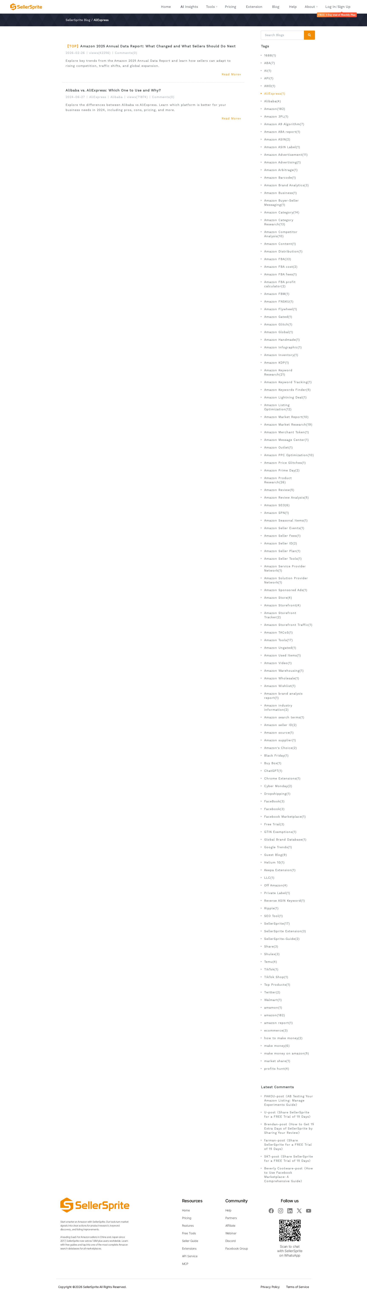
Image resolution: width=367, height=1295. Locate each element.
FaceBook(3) (274, 801)
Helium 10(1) (274, 862)
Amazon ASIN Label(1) (282, 147)
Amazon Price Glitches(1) (285, 462)
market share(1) (277, 1061)
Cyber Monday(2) (278, 786)
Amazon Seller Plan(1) (282, 551)
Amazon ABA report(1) (282, 131)
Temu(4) (270, 961)
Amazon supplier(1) (280, 740)
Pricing (230, 7)
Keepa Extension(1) (280, 870)
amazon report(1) (278, 1023)
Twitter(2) (272, 992)
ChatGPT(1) (273, 770)
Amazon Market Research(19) (288, 424)
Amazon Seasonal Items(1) (286, 520)
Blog (275, 7)
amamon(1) (273, 1007)
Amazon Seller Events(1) (284, 528)
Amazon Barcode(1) (280, 177)
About (310, 7)
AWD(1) (269, 86)
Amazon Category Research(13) (278, 222)
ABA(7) (269, 63)
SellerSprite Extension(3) (285, 931)
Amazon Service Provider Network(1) (285, 568)
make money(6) (277, 1045)
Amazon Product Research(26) (278, 480)
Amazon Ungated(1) (280, 647)
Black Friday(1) (276, 755)
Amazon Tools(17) (278, 640)
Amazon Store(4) (278, 597)
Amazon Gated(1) (278, 316)
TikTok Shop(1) (276, 977)
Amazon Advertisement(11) (286, 154)
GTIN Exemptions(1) (280, 832)
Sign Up (344, 7)
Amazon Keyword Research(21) (278, 372)
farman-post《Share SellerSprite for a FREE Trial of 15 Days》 (288, 1145)
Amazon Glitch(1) (278, 324)
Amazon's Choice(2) (280, 748)
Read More (230, 74)
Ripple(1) (271, 908)
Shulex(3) (272, 954)
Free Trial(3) (274, 824)
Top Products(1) (277, 984)
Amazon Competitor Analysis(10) (281, 234)
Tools (210, 7)
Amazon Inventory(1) (281, 355)
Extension (254, 7)
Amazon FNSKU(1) (279, 301)
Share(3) (271, 946)
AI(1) (267, 70)
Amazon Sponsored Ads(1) (285, 590)
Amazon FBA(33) (277, 259)
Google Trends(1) (278, 847)
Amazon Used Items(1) (282, 655)
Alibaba (116, 97)
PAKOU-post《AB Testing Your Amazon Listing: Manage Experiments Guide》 (288, 1100)
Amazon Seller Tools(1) (283, 558)
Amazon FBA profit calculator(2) (280, 284)
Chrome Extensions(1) (282, 778)
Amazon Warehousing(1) (284, 670)
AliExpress (97, 97)
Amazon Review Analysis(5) (286, 497)
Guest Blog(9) (275, 854)
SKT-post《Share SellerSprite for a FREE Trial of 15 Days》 (288, 1158)
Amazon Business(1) (280, 193)
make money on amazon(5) (286, 1053)
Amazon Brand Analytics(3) (286, 185)
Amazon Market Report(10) (286, 417)
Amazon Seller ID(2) (280, 543)
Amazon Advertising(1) (282, 162)
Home (166, 7)
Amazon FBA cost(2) (281, 266)
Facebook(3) (274, 809)
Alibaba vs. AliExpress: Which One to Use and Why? (113, 90)
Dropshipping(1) (277, 793)
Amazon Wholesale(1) (281, 678)
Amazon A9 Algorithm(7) (284, 124)
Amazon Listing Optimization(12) (278, 407)
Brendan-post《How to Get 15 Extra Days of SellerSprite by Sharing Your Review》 (289, 1128)
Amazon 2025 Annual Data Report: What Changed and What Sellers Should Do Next (158, 46)
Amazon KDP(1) (276, 362)
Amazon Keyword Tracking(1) (288, 382)
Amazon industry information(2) (278, 707)
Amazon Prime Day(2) (282, 470)
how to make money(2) (283, 1038)
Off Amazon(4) (276, 885)
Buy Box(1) (272, 763)
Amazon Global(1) (278, 332)
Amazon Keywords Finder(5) (287, 389)
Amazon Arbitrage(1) (281, 170)
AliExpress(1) (274, 93)
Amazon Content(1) (280, 243)
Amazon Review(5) (279, 490)
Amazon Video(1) (278, 663)
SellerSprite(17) (277, 923)
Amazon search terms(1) (284, 717)
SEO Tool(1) (273, 916)
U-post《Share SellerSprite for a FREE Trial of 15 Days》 (288, 1114)
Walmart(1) (273, 1000)
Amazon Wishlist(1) (280, 686)
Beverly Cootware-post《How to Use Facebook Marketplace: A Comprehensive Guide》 (288, 1175)
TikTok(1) (271, 969)
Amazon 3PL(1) (276, 116)
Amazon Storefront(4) (282, 605)
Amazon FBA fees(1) (280, 274)
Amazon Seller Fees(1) (282, 535)
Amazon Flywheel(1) (280, 309)
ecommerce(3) (276, 1030)
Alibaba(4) (272, 101)
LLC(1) (269, 877)
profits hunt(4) (276, 1068)
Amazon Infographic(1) (283, 347)
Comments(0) (126, 53)
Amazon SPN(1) (276, 512)
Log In (330, 7)
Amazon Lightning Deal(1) (285, 397)
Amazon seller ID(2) (280, 725)
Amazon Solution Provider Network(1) (286, 580)
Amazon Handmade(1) (282, 339)
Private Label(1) (277, 893)
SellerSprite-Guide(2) (282, 938)
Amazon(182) (274, 109)
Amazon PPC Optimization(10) (289, 455)
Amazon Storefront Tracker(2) (280, 615)
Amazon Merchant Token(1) (286, 432)
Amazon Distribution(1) (283, 251)
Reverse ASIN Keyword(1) (284, 900)
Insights (189, 7)
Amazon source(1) (279, 732)
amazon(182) (274, 1015)
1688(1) (270, 55)
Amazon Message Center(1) (286, 439)
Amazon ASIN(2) (277, 139)
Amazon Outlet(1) (278, 447)
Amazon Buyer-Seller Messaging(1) (281, 202)
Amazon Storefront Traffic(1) (288, 624)
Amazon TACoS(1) (278, 632)
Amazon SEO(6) (277, 505)
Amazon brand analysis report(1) (283, 695)
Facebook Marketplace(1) (285, 816)
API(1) (269, 78)
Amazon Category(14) (281, 212)
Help (293, 7)
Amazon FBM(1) (276, 294)
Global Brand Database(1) (285, 839)
